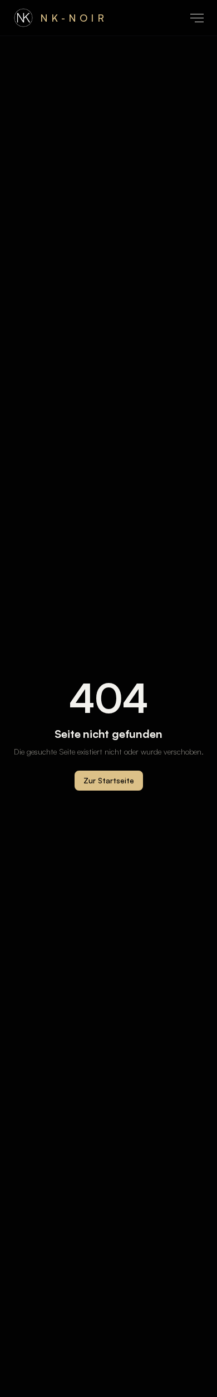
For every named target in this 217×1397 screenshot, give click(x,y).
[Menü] (197, 18)
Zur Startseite (108, 780)
